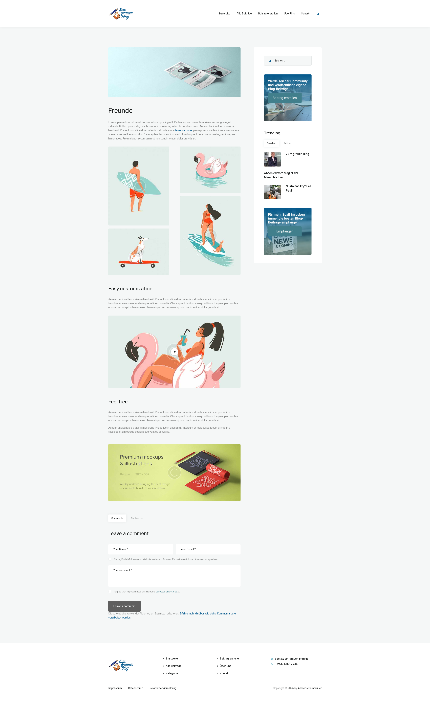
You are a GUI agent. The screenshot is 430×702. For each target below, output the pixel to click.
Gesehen (271, 143)
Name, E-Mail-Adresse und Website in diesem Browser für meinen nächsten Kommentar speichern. (166, 559)
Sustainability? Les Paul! (298, 188)
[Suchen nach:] (288, 60)
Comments (117, 518)
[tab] (117, 518)
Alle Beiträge (173, 666)
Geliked (287, 143)
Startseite (172, 658)
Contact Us (137, 518)
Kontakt (224, 673)
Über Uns (225, 666)
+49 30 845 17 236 (286, 664)
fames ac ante (183, 130)
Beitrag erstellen (230, 658)
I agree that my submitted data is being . (147, 591)
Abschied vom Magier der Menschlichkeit (281, 175)
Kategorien (172, 673)
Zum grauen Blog (297, 154)
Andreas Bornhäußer (310, 688)
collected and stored (166, 591)
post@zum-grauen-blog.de (291, 658)
